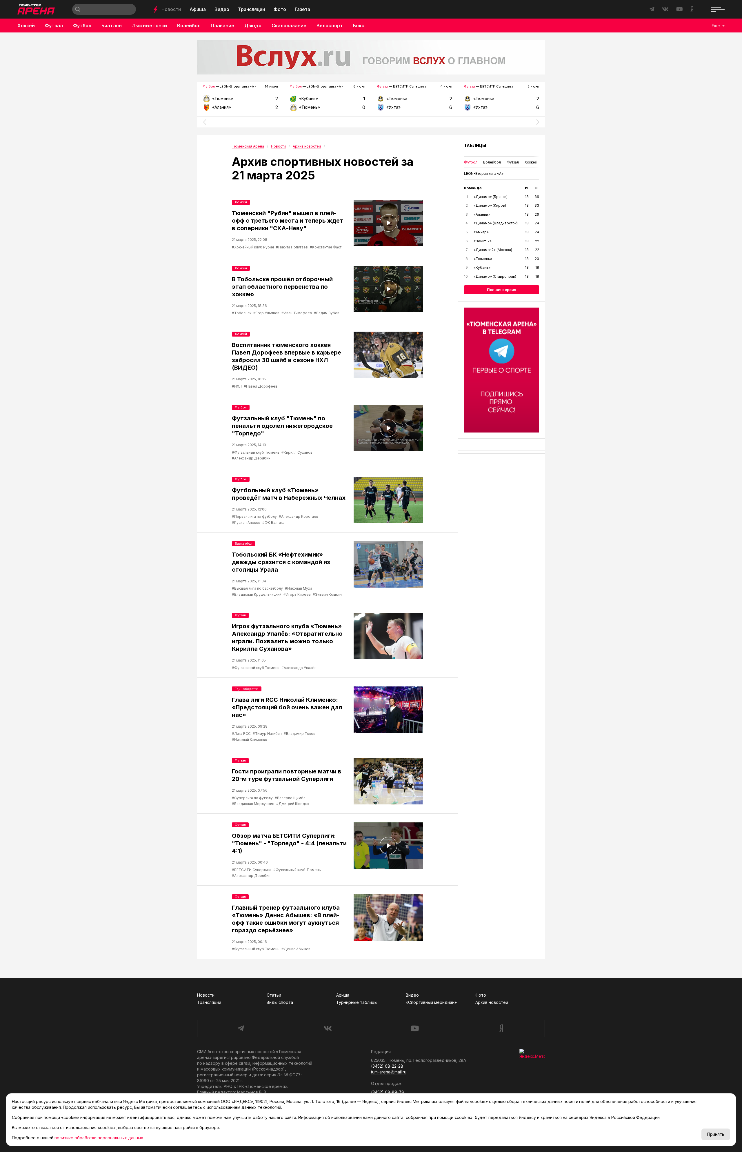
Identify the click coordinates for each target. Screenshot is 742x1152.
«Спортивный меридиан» (431, 1002)
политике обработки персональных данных (98, 1137)
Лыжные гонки (149, 25)
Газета (302, 9)
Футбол (82, 25)
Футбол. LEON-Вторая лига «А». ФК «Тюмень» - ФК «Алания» (240, 100)
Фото (280, 9)
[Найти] (77, 9)
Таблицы (475, 145)
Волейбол (189, 25)
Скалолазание (289, 25)
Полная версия (501, 289)
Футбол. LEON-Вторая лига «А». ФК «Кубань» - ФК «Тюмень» (327, 100)
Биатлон (111, 25)
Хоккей (26, 25)
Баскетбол (243, 544)
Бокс (358, 25)
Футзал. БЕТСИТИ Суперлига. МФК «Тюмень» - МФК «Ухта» (414, 100)
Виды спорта (280, 1002)
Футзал (54, 25)
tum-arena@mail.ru (388, 1071)
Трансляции (251, 9)
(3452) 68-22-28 (387, 1066)
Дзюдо (252, 25)
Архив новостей (491, 1002)
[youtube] (414, 1028)
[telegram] (240, 1028)
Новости (171, 9)
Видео (221, 9)
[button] (204, 122)
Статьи (274, 995)
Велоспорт (330, 25)
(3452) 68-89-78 (387, 1092)
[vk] (327, 1028)
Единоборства (247, 689)
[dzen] (501, 1028)
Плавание (222, 25)
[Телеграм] (501, 370)
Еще (716, 25)
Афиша (198, 9)
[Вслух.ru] (371, 57)
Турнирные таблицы (356, 1002)
